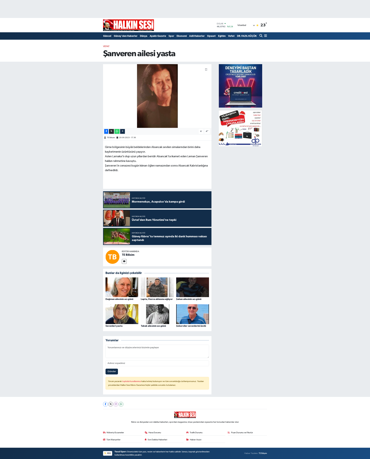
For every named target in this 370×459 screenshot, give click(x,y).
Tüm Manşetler (113, 440)
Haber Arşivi (195, 440)
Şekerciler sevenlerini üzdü (191, 326)
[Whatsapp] (121, 404)
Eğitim (222, 36)
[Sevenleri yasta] (122, 314)
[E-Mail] (124, 261)
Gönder (112, 371)
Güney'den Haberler (125, 36)
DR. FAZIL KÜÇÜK (247, 36)
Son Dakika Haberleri (157, 440)
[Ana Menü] (265, 36)
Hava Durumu (155, 432)
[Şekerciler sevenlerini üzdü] (192, 314)
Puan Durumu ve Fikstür (242, 432)
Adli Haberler (197, 36)
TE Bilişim (263, 453)
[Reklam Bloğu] (240, 86)
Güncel (107, 36)
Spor (171, 36)
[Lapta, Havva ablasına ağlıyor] (157, 287)
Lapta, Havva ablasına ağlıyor (157, 299)
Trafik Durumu (196, 432)
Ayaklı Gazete (158, 36)
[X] (110, 404)
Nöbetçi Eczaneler (115, 432)
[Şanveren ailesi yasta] (157, 96)
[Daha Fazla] (122, 131)
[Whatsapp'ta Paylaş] (117, 131)
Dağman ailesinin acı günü (119, 299)
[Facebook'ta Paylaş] (106, 131)
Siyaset (211, 36)
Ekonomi (182, 36)
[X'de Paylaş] (111, 131)
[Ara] (261, 36)
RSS (109, 453)
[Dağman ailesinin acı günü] (122, 287)
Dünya (143, 36)
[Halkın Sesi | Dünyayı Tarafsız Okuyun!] (128, 25)
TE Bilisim (111, 138)
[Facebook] (105, 404)
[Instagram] (115, 404)
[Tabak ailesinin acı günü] (157, 314)
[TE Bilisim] (112, 257)
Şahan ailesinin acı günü (188, 299)
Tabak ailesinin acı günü (153, 326)
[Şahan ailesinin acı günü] (192, 287)
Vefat (231, 36)
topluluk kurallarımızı (131, 381)
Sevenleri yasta (114, 326)
